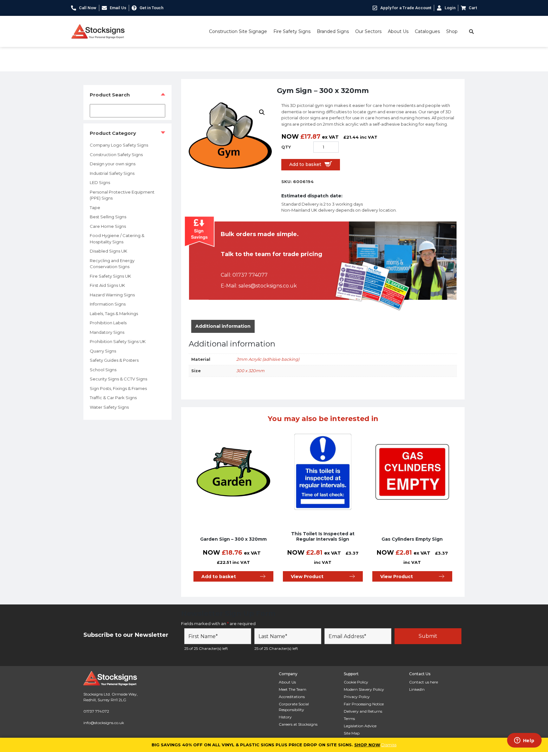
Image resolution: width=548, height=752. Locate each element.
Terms (349, 718)
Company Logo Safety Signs (119, 145)
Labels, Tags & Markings (114, 313)
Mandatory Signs (107, 332)
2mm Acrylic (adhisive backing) (267, 359)
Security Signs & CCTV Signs (118, 378)
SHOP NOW (367, 744)
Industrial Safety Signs (112, 173)
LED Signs (100, 182)
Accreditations (292, 696)
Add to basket (305, 164)
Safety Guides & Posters (114, 360)
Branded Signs (333, 31)
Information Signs (108, 304)
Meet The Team (292, 689)
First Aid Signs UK (107, 285)
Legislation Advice (360, 725)
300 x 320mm (250, 370)
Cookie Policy (356, 682)
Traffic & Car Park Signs (113, 397)
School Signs (103, 369)
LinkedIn (417, 689)
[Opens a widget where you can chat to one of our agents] (524, 741)
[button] (262, 112)
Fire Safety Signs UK (110, 276)
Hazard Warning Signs (112, 294)
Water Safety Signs (109, 407)
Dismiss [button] (388, 744)
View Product (307, 576)
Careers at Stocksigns (298, 724)
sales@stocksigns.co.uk (267, 286)
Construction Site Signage (238, 31)
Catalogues (427, 31)
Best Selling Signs (108, 216)
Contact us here (423, 682)
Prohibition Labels (108, 322)
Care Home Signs (108, 226)
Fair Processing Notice (364, 704)
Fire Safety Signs (291, 31)
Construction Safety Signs (116, 154)
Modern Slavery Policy (364, 689)
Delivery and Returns (363, 711)
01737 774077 (250, 275)
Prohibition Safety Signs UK (118, 341)
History (285, 717)
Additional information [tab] (223, 326)
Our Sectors (368, 31)
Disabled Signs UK (108, 251)
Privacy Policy (357, 696)
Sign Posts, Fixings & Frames (118, 388)
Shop (452, 31)
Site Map (352, 733)
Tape (95, 207)
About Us (398, 31)
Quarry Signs (103, 350)
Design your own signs (112, 163)
